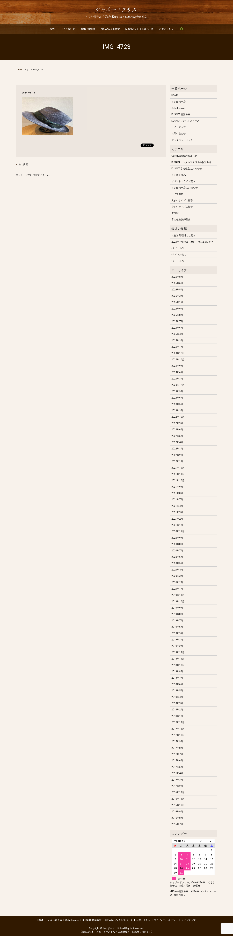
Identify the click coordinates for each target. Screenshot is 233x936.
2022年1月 (177, 461)
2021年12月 (177, 467)
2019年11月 (177, 595)
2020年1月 (177, 588)
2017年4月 (177, 773)
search (181, 28)
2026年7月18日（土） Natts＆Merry (192, 241)
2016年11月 (177, 798)
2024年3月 (177, 378)
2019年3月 (177, 639)
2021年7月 (177, 499)
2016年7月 (177, 824)
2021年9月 (177, 487)
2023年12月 (177, 385)
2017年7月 (177, 754)
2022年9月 (177, 423)
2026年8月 (177, 276)
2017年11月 (177, 728)
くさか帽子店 (68, 29)
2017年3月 (177, 779)
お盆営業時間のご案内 (183, 235)
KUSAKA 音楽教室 (110, 29)
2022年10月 (177, 416)
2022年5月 (177, 436)
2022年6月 (177, 429)
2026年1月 (177, 302)
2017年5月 (177, 767)
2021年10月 (177, 480)
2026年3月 (177, 296)
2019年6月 (177, 626)
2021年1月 (177, 525)
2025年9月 (177, 308)
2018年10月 (177, 665)
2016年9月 (177, 811)
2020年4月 (177, 569)
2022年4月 (177, 442)
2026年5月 (177, 289)
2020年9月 (177, 537)
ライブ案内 (177, 194)
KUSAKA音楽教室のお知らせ (186, 168)
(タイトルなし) (179, 248)
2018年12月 (177, 652)
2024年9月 (177, 365)
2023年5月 (177, 404)
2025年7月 (177, 321)
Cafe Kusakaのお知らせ (184, 155)
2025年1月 (177, 346)
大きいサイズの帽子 (182, 200)
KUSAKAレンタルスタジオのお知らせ (191, 162)
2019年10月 (177, 601)
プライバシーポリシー (183, 140)
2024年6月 (177, 372)
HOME (52, 29)
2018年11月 (177, 658)
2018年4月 (177, 697)
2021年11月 (177, 474)
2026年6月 (177, 283)
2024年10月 (177, 359)
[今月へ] (206, 841)
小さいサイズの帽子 (182, 206)
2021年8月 (177, 493)
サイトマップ (178, 127)
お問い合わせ (166, 29)
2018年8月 (177, 671)
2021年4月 (177, 506)
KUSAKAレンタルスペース (139, 29)
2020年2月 (177, 582)
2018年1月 (177, 716)
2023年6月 (177, 397)
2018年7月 (177, 677)
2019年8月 (177, 614)
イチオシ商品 (178, 174)
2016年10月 (177, 805)
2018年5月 (177, 690)
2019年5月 (177, 633)
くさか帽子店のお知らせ (184, 187)
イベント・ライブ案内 (183, 181)
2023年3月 (177, 410)
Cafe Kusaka (88, 29)
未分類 (175, 213)
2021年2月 (177, 518)
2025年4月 (177, 334)
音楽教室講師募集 (181, 219)
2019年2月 (177, 646)
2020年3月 (177, 576)
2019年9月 (177, 607)
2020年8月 (177, 544)
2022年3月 (177, 448)
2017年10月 (177, 735)
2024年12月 (177, 353)
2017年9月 (177, 741)
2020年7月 (177, 550)
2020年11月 (177, 531)
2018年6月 (177, 684)
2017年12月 (177, 722)
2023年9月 (177, 391)
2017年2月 (177, 786)
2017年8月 (177, 748)
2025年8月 (177, 315)
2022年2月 (177, 455)
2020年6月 (177, 557)
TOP (20, 69)
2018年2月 (177, 709)
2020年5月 (177, 563)
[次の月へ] (212, 841)
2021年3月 (177, 512)
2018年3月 (177, 703)
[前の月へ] (199, 841)
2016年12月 (177, 792)
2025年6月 (177, 327)
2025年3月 (177, 340)
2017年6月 (177, 760)
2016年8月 (177, 817)
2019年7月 (177, 620)
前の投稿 (23, 164)
